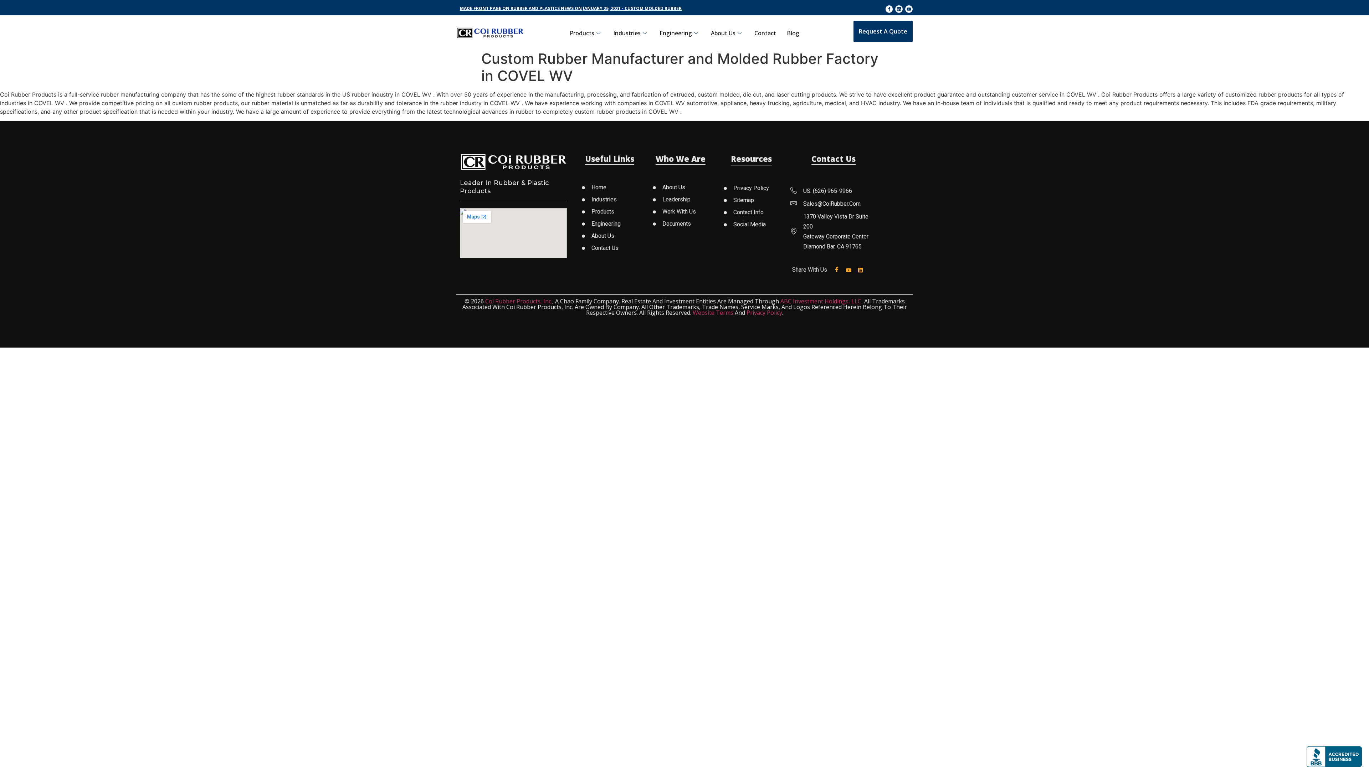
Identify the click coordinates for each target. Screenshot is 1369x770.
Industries (627, 33)
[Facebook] (838, 269)
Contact (765, 33)
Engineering (676, 33)
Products (582, 33)
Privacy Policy (764, 313)
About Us (723, 33)
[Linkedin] (899, 9)
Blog (793, 33)
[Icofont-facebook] (889, 9)
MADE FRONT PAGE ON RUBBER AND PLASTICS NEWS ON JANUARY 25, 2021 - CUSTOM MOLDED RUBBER (571, 8)
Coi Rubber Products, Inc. (518, 301)
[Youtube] (909, 9)
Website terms (713, 313)
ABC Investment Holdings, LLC (820, 301)
